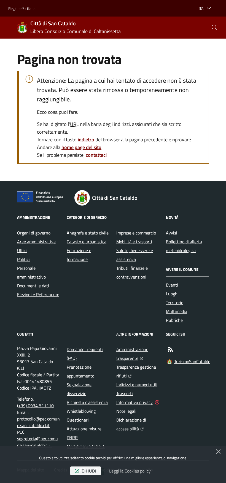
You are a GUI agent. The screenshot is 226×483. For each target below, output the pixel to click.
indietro (86, 139)
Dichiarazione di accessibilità (137, 424)
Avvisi (171, 233)
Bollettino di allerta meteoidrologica (184, 246)
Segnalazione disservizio (79, 389)
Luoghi (172, 293)
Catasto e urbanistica (86, 241)
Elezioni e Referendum (38, 294)
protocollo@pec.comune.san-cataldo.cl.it (38, 422)
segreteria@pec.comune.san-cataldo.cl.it (37, 442)
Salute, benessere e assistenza (134, 255)
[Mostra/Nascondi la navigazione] (6, 27)
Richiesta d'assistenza (87, 402)
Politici (23, 259)
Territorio (174, 302)
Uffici (22, 250)
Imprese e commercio (136, 233)
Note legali (126, 411)
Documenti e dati (33, 285)
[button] (214, 27)
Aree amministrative (36, 241)
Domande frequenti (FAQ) (85, 353)
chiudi (89, 471)
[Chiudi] (218, 451)
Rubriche (174, 320)
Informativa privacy (134, 402)
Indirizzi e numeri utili (136, 384)
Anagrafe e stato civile (88, 233)
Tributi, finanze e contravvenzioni (132, 272)
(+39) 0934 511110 (35, 405)
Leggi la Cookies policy (130, 471)
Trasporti (124, 393)
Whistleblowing (81, 411)
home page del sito (81, 147)
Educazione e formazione (79, 255)
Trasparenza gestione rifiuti (137, 371)
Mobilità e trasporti (134, 241)
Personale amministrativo (31, 272)
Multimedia (176, 311)
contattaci (96, 155)
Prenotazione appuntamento (80, 371)
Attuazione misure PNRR (84, 433)
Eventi (172, 285)
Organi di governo (33, 233)
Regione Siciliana (22, 8)
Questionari (78, 420)
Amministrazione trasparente (137, 353)
